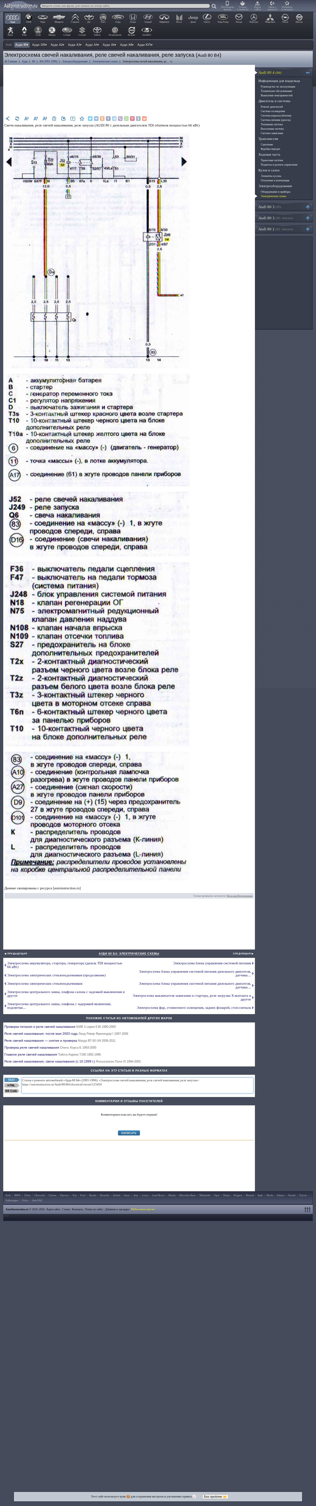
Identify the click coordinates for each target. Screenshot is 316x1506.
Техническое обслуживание (276, 91)
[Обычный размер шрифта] (44, 118)
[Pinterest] (132, 118)
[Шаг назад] (7, 118)
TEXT (11, 1080)
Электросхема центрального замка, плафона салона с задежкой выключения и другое (66, 993)
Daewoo (64, 1195)
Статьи (66, 1209)
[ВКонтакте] (96, 118)
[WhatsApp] (126, 118)
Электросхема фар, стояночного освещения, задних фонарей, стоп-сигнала (194, 1007)
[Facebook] (108, 118)
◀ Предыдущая (15, 953)
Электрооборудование (275, 186)
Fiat (75, 1195)
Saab (260, 1195)
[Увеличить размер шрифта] (35, 118)
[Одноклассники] (102, 118)
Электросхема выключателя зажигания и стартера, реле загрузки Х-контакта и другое (192, 997)
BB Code (11, 1091)
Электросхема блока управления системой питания (212, 963)
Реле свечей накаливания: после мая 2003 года (66, 1033)
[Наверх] (308, 1209)
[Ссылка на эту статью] (63, 118)
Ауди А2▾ (57, 45)
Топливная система (272, 124)
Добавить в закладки (287, 8)
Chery (27, 1195)
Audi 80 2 (275, 229)
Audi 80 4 (270, 72)
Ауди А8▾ (127, 45)
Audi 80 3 (270, 207)
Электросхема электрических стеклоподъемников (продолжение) (56, 975)
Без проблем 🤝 (215, 1496)
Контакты (77, 1209)
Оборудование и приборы (275, 191)
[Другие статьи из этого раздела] (54, 118)
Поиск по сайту (94, 1209)
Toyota (303, 1195)
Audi (8, 1195)
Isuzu (127, 1195)
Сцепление (267, 144)
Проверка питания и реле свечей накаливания (60, 1026)
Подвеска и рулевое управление (279, 164)
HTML (11, 1085)
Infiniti (116, 1195)
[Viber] (120, 118)
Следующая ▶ (243, 953)
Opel (216, 1195)
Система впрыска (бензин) (276, 115)
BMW (17, 1195)
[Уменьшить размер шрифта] (26, 118)
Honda (92, 1195)
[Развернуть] (310, 207)
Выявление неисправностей (276, 95)
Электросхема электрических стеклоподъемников (44, 983)
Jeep (135, 1195)
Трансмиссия (268, 139)
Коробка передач (270, 149)
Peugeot (238, 1195)
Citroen (52, 1195)
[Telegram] (114, 118)
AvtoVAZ (37, 1200)
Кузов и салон (268, 170)
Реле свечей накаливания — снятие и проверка (59, 1040)
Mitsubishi (205, 1195)
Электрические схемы (273, 196)
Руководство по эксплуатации (278, 86)
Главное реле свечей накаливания (52, 1054)
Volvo (25, 1200)
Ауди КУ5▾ (145, 45)
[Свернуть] (310, 72)
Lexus (145, 1195)
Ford (82, 1195)
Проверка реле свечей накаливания (50, 1047)
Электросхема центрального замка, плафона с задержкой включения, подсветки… (59, 1005)
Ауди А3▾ (75, 45)
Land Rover (158, 1195)
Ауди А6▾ (109, 45)
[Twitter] (90, 118)
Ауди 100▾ (39, 45)
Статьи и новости (242, 8)
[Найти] (214, 6)
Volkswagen (11, 1200)
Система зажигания (272, 133)
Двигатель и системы (274, 101)
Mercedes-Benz (187, 1195)
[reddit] (144, 118)
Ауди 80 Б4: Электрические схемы (129, 953)
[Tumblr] (138, 118)
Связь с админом (272, 8)
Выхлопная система (272, 128)
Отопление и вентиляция (275, 180)
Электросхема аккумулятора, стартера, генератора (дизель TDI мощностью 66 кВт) (64, 965)
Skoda (269, 1195)
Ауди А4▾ (92, 45)
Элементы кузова (271, 176)
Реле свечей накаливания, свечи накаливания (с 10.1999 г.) (72, 1061)
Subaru (281, 1195)
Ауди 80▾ (21, 45)
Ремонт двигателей (272, 106)
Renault (250, 1195)
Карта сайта (257, 8)
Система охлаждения (273, 111)
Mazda (172, 1195)
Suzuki (292, 1195)
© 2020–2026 (25, 1209)
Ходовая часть (269, 154)
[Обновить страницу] (17, 118)
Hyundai (104, 1195)
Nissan (226, 1195)
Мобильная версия (227, 8)
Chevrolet (39, 1195)
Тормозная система (272, 160)
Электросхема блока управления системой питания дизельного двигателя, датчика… (195, 973)
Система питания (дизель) (276, 120)
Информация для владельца (279, 81)
